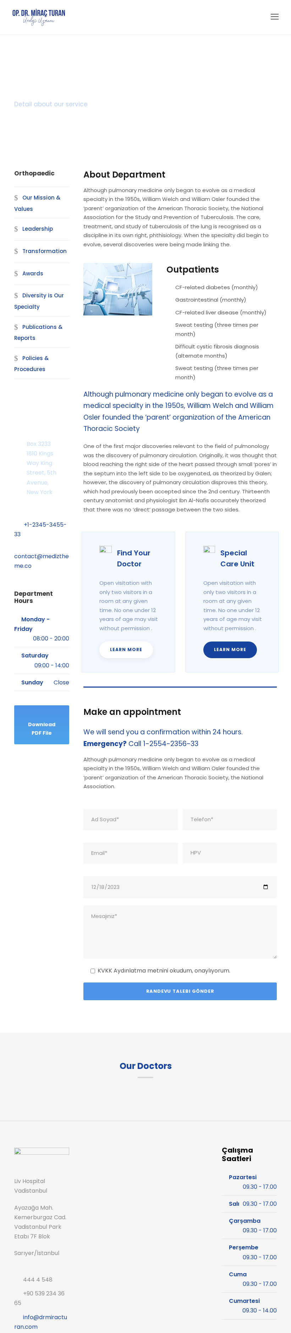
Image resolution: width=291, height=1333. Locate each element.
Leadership (37, 229)
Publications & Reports (38, 332)
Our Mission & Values (37, 203)
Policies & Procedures (31, 363)
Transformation (44, 251)
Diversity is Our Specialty (39, 301)
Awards (32, 273)
